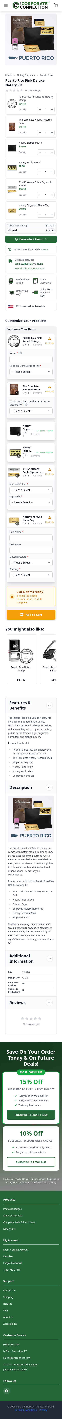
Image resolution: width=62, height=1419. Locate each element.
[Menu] (6, 5)
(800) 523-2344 (11, 1344)
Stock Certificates (12, 1215)
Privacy (43, 1409)
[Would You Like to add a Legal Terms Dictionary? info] (26, 404)
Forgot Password (12, 1263)
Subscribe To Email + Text (31, 1115)
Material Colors (18, 484)
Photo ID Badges (12, 1208)
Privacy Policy (50, 1182)
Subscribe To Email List (31, 1162)
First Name (16, 532)
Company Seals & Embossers (19, 1222)
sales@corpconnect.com (16, 1357)
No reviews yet (33, 90)
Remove (37, 344)
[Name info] (20, 353)
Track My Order (11, 1269)
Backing (14, 569)
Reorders (8, 1256)
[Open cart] (56, 5)
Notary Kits (9, 1228)
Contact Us (9, 1290)
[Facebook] (6, 1391)
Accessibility (10, 1323)
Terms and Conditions (31, 1182)
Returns (7, 1303)
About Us (8, 1317)
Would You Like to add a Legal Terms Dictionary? (29, 403)
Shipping (8, 1297)
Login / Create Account (15, 1249)
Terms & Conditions (26, 1409)
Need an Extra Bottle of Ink (25, 365)
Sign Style (15, 496)
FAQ (5, 1310)
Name (13, 353)
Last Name (15, 544)
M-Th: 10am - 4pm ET (15, 1351)
